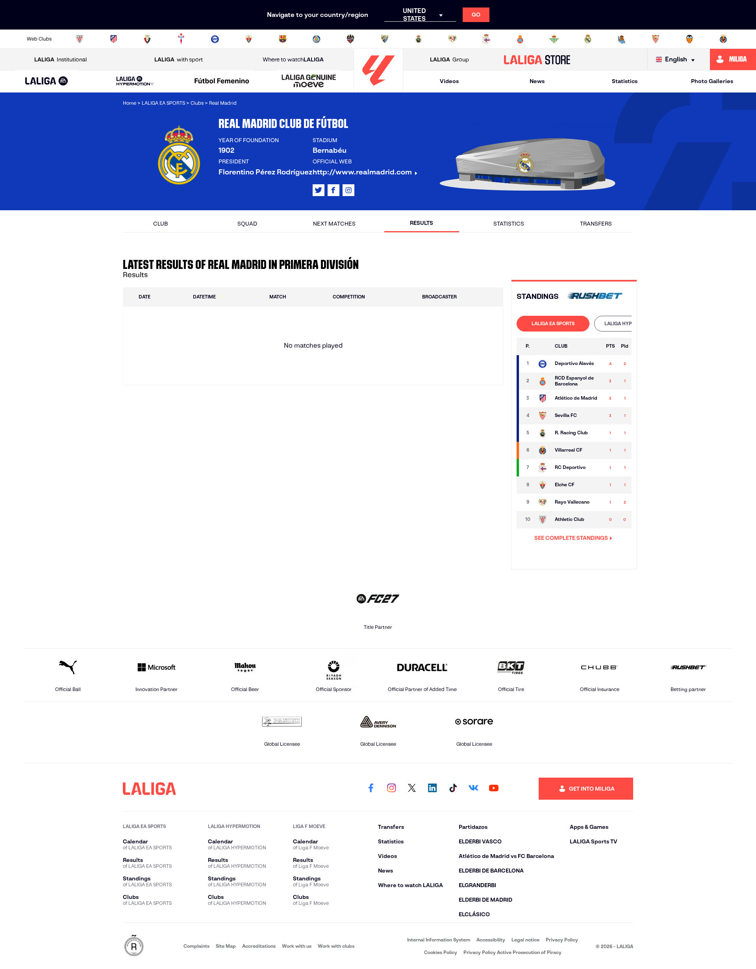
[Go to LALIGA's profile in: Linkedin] (432, 789)
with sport (178, 59)
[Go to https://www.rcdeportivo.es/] (486, 39)
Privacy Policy (562, 939)
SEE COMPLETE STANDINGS (571, 538)
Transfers (596, 223)
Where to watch (293, 59)
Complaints (196, 946)
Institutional (60, 59)
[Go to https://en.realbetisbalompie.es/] (554, 39)
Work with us (296, 946)
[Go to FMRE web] (133, 946)
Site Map (226, 946)
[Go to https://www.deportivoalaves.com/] (215, 39)
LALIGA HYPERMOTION (630, 323)
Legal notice (525, 939)
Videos (449, 81)
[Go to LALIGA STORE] (537, 59)
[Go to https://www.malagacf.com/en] (385, 39)
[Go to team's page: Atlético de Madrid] (542, 398)
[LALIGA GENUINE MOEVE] (308, 81)
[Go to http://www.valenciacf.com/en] (689, 39)
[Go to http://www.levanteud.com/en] (350, 39)
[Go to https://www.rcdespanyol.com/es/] (520, 39)
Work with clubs (336, 946)
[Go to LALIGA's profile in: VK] (473, 789)
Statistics (624, 81)
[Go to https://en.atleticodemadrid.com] (113, 39)
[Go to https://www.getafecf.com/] (316, 39)
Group (449, 59)
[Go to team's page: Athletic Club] (542, 520)
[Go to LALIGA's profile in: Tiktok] (453, 789)
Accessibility (490, 939)
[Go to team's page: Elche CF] (542, 485)
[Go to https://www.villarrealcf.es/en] (723, 39)
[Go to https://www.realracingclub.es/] (418, 39)
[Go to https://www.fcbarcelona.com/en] (283, 39)
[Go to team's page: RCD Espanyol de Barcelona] (542, 381)
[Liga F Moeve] (222, 81)
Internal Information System (438, 939)
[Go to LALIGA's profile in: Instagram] (348, 190)
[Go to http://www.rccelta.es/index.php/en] (181, 39)
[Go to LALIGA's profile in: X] (318, 190)
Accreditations (259, 946)
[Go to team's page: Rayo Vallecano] (542, 502)
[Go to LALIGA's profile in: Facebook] (371, 789)
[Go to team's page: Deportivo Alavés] (542, 364)
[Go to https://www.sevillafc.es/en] (656, 39)
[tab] (553, 324)
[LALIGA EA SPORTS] (46, 81)
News (537, 81)
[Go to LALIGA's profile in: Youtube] (494, 789)
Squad (247, 223)
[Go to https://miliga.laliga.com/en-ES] (733, 59)
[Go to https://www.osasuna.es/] (147, 39)
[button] (46, 81)
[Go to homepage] (378, 88)
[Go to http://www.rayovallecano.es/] (452, 39)
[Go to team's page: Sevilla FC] (542, 416)
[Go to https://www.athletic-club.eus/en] (79, 39)
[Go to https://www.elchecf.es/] (249, 39)
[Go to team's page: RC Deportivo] (542, 468)
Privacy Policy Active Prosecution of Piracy (512, 952)
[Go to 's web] (595, 297)
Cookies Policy (440, 952)
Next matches (334, 223)
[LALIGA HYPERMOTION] (135, 81)
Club (160, 223)
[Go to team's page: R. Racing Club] (542, 433)
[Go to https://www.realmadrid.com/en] (588, 39)
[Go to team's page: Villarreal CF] (542, 450)
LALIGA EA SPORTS (553, 323)
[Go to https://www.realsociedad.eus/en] (622, 39)
